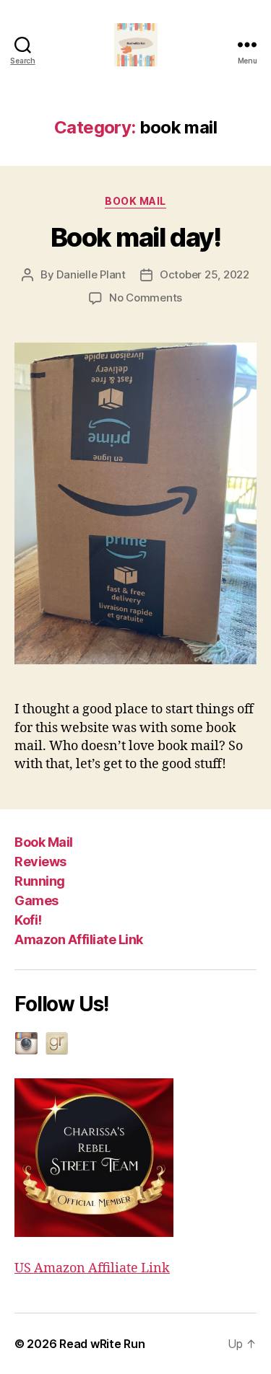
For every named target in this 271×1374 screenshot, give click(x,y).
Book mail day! (135, 237)
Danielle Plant (90, 274)
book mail (135, 201)
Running (39, 881)
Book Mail (43, 842)
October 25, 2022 (204, 274)
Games (36, 900)
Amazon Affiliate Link (78, 939)
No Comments (145, 297)
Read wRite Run (102, 1343)
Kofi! (28, 920)
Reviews (40, 861)
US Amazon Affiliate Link (92, 1268)
